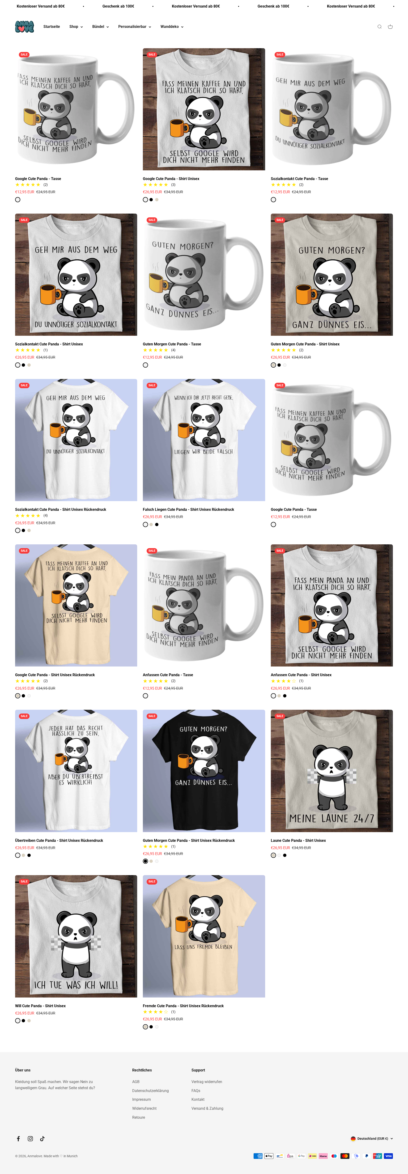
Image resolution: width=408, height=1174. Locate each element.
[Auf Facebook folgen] (18, 1138)
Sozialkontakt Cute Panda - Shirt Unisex (49, 344)
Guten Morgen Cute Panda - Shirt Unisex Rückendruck (189, 840)
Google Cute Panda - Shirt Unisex (171, 178)
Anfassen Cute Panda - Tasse (168, 675)
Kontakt (197, 1099)
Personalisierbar (132, 26)
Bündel (98, 26)
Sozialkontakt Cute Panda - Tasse (299, 178)
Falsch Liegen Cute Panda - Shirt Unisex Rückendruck (188, 509)
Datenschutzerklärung (150, 1090)
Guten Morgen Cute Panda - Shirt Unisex (305, 344)
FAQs (195, 1090)
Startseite (51, 26)
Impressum (141, 1099)
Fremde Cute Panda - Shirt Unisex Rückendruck (183, 1006)
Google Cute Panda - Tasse (38, 178)
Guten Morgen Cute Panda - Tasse (172, 344)
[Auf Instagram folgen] (30, 1138)
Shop (73, 26)
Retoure (138, 1117)
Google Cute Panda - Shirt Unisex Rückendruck (55, 675)
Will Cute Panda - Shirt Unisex (40, 1006)
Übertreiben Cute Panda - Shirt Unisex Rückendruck (59, 840)
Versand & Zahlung (207, 1108)
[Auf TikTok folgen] (42, 1138)
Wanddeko (170, 26)
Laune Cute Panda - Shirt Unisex (298, 840)
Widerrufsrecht (144, 1108)
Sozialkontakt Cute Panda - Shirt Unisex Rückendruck (60, 509)
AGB (136, 1081)
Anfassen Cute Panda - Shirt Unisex (301, 675)
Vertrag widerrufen (206, 1081)
